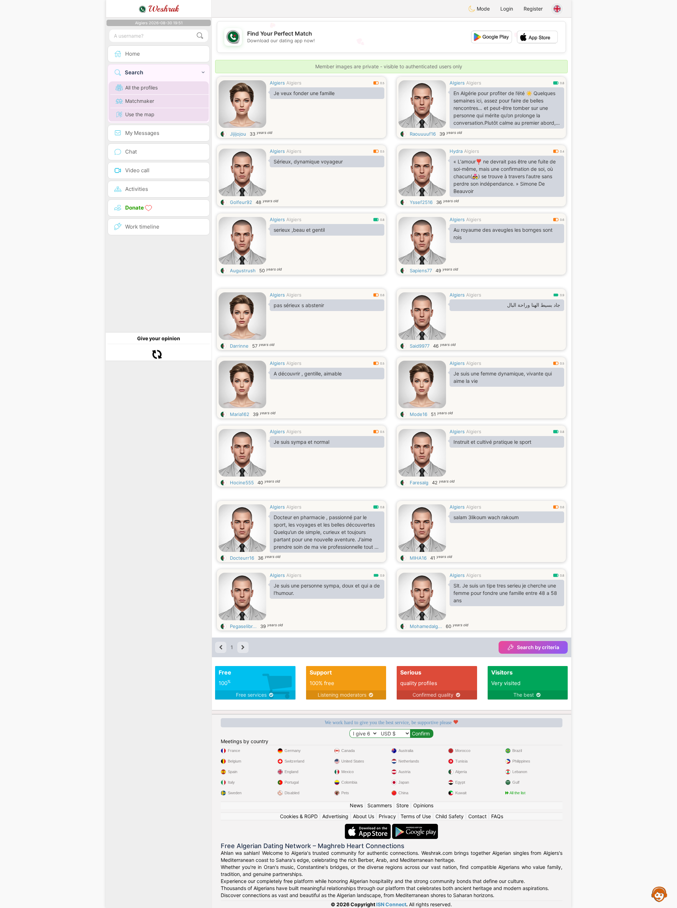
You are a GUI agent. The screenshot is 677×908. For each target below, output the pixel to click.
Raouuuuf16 (423, 134)
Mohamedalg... (426, 626)
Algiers (277, 83)
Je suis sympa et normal (301, 442)
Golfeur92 (241, 202)
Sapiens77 (421, 270)
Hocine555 (242, 482)
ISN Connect (391, 904)
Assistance (659, 894)
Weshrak (162, 9)
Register (533, 9)
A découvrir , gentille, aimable (308, 374)
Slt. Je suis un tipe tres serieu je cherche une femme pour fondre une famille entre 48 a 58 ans (505, 593)
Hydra (456, 151)
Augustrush (243, 270)
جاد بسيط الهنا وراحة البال (533, 305)
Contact (477, 816)
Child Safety (449, 816)
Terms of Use (416, 816)
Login (506, 9)
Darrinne (239, 346)
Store (402, 805)
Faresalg (419, 482)
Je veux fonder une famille (304, 93)
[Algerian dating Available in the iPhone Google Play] (415, 827)
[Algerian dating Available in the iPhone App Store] (368, 827)
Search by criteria (538, 647)
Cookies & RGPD (299, 816)
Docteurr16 (242, 558)
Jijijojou (238, 134)
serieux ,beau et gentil (299, 230)
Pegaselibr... (243, 626)
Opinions (423, 805)
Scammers (379, 805)
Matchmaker (139, 101)
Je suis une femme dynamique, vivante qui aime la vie (502, 377)
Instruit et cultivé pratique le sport (492, 442)
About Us (363, 816)
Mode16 (418, 414)
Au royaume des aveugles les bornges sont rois (503, 233)
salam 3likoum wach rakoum (486, 517)
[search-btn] (200, 36)
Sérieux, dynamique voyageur (308, 161)
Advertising (335, 816)
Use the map (139, 114)
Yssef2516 (421, 202)
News (356, 805)
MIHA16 (418, 558)
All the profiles (141, 88)
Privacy (387, 816)
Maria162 (239, 414)
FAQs (497, 816)
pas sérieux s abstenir (299, 305)
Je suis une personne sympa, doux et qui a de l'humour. (327, 589)
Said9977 (419, 346)
